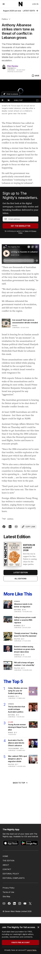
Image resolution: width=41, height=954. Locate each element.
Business (17, 625)
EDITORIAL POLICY (11, 874)
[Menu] (4, 4)
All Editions (20, 579)
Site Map (6, 896)
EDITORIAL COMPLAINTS (13, 878)
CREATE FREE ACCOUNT (20, 942)
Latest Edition (20, 572)
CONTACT (7, 869)
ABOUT (6, 865)
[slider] (20, 96)
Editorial (17, 609)
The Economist (13, 748)
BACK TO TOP (19, 783)
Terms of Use (8, 892)
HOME (5, 856)
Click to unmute (12, 94)
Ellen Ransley (12, 66)
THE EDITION (8, 860)
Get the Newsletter (20, 226)
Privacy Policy (8, 888)
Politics (5, 19)
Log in (35, 4)
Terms (26, 231)
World (14, 325)
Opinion (17, 655)
